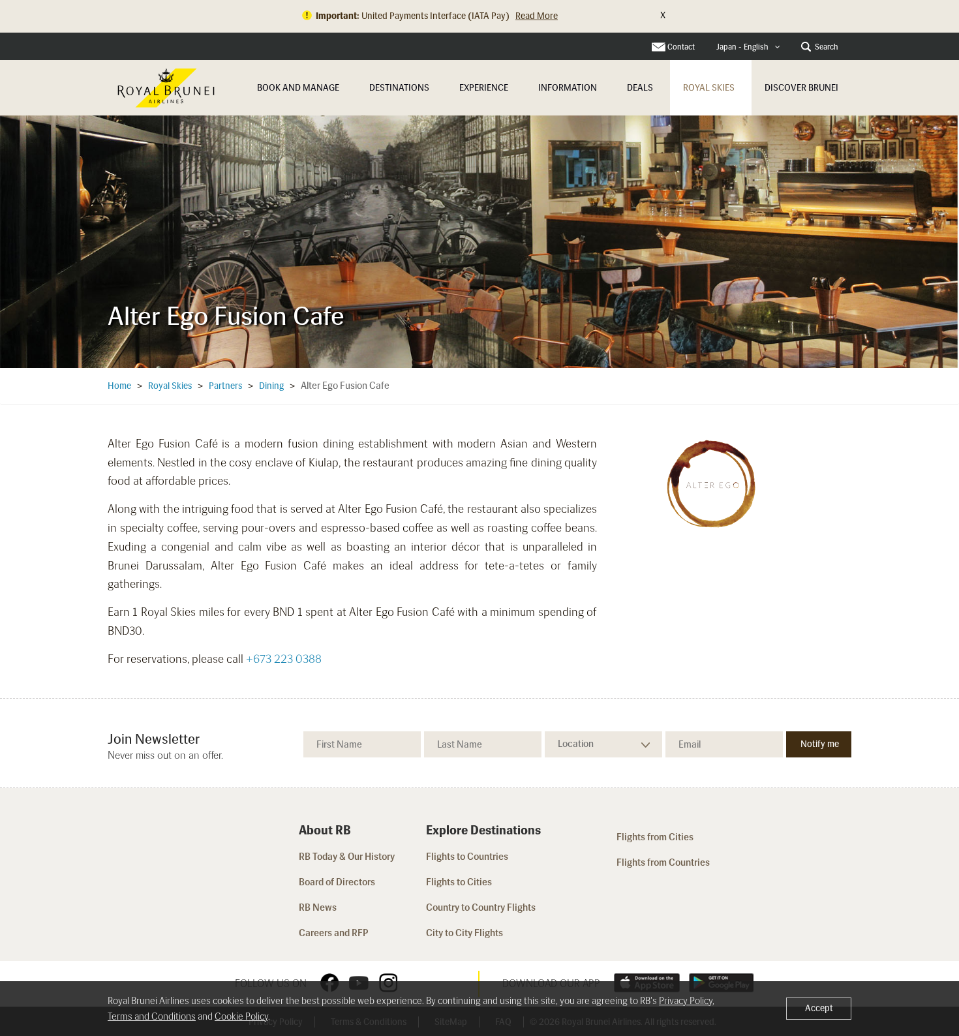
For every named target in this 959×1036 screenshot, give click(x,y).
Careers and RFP (334, 933)
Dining (271, 385)
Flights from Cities (654, 837)
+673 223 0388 (284, 659)
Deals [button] (640, 87)
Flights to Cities (459, 882)
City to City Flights (465, 933)
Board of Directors (337, 882)
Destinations (399, 87)
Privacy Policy (685, 1001)
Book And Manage (298, 87)
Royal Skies (709, 87)
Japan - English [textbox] (742, 47)
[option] (479, 241)
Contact (681, 47)
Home (119, 385)
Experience (483, 87)
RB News (318, 907)
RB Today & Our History (347, 856)
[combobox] (748, 47)
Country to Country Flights (482, 907)
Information (567, 87)
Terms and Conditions (152, 1016)
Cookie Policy (241, 1016)
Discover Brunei (801, 87)
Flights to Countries (467, 856)
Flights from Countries (663, 862)
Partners (225, 385)
